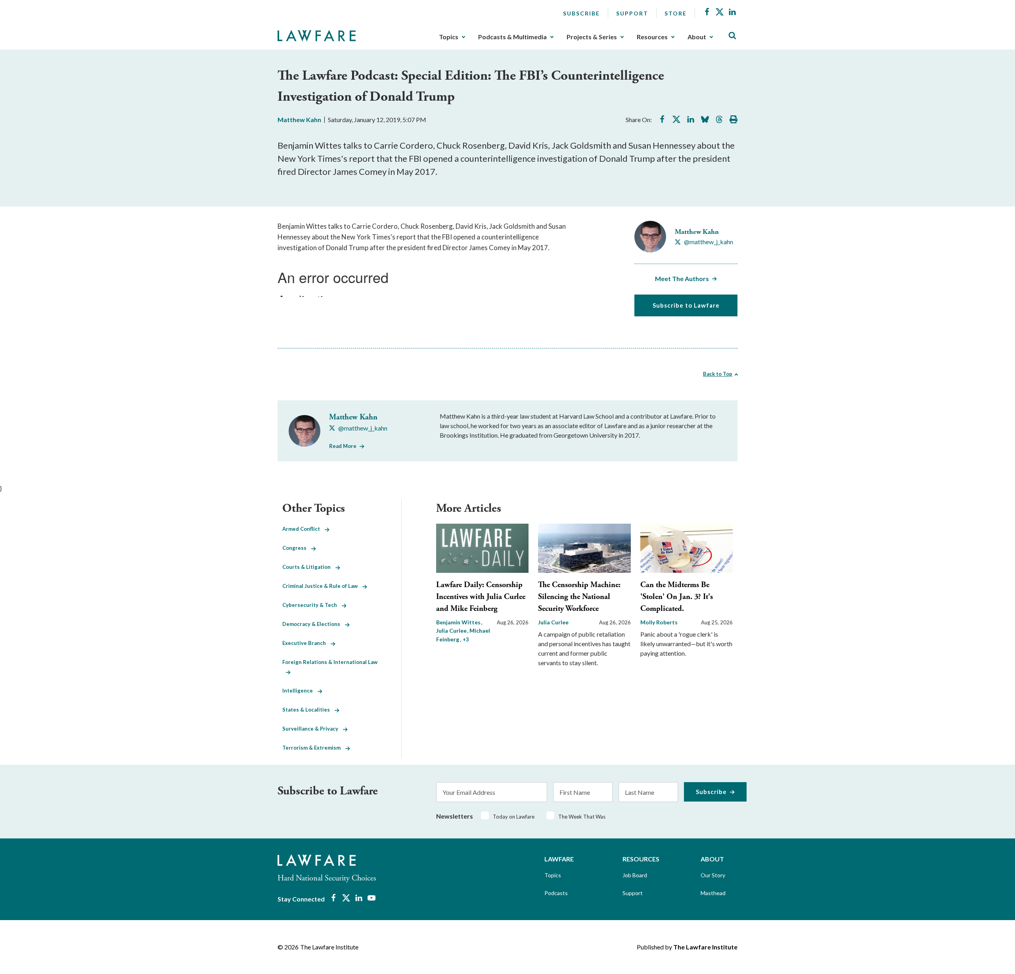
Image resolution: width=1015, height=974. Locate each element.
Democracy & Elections (313, 624)
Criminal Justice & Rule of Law (322, 586)
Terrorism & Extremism (313, 747)
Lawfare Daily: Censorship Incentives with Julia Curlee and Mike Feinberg (480, 597)
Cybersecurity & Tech (312, 605)
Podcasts (556, 893)
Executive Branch (306, 643)
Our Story (713, 875)
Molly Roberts (659, 622)
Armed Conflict (303, 529)
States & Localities (308, 709)
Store (676, 13)
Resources (652, 36)
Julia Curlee (553, 622)
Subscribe (581, 13)
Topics (448, 36)
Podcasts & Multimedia (512, 36)
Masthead (713, 893)
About (697, 36)
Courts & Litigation (308, 567)
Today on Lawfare (513, 816)
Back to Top (717, 374)
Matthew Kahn (299, 119)
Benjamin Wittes (459, 622)
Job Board (634, 875)
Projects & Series (592, 36)
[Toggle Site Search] (732, 35)
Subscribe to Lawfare (686, 305)
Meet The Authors (682, 278)
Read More (342, 446)
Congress (296, 548)
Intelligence (300, 690)
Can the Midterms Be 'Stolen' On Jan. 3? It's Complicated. (676, 597)
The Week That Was (581, 816)
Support (632, 13)
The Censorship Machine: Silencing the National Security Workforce (579, 597)
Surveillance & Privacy (312, 728)
